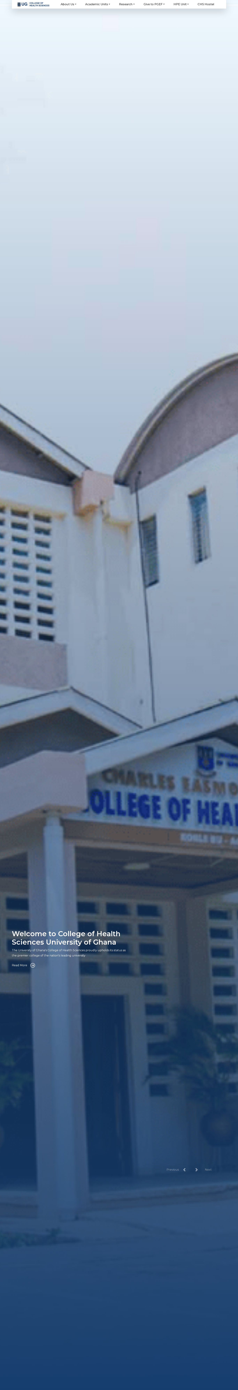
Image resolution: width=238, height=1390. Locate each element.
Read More (19, 965)
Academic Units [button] (96, 4)
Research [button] (125, 4)
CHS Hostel (206, 4)
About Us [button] (67, 4)
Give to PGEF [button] (153, 4)
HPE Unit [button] (180, 4)
